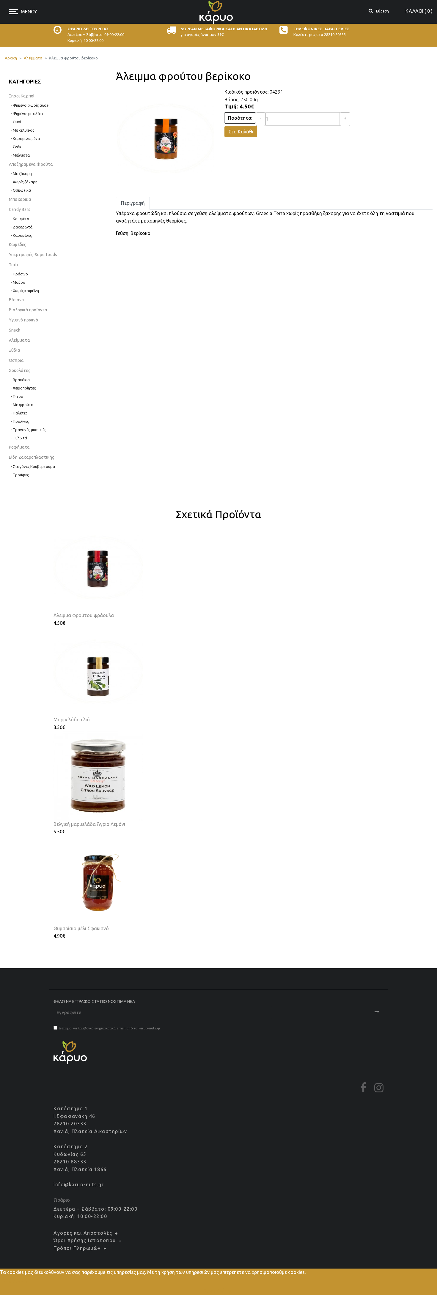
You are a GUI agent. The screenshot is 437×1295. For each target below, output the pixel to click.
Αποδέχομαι (17, 1281)
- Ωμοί (15, 122)
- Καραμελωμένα (25, 138)
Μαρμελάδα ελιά (72, 719)
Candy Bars (19, 209)
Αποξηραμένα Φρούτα (31, 164)
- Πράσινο (19, 274)
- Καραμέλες (21, 235)
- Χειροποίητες (23, 388)
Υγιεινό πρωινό (23, 320)
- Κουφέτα (19, 219)
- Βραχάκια (20, 380)
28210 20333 (70, 1123)
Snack (14, 330)
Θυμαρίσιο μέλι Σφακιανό (81, 928)
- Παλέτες (18, 413)
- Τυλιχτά (18, 438)
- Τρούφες (19, 475)
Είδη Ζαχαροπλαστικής (31, 457)
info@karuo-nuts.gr (79, 1184)
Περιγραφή (133, 203)
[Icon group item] (363, 1087)
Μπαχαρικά (20, 199)
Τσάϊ (13, 264)
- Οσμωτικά (20, 190)
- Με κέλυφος (22, 130)
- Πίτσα (16, 396)
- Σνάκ (15, 147)
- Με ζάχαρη (21, 173)
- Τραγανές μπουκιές (28, 430)
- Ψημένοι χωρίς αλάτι (29, 105)
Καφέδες (17, 244)
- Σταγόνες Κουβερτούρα (32, 466)
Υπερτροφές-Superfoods (33, 254)
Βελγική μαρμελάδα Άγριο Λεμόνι (89, 824)
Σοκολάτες (19, 370)
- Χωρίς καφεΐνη (24, 290)
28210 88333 (70, 1161)
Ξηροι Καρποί (21, 96)
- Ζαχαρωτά (21, 227)
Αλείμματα (19, 340)
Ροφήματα (19, 447)
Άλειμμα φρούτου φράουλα (84, 615)
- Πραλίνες (19, 421)
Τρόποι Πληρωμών (77, 1248)
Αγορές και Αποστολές (83, 1233)
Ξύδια (14, 350)
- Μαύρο (17, 282)
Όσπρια (16, 360)
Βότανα (16, 299)
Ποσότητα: (240, 118)
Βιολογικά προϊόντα (28, 309)
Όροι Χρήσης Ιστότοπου (85, 1240)
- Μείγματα (20, 155)
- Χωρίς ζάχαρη (23, 182)
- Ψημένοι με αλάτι (26, 113)
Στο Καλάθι (240, 131)
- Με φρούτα (21, 405)
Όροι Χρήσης (218, 1291)
